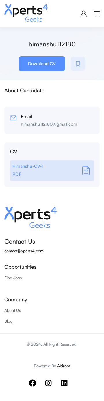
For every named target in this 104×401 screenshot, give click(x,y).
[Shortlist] (78, 64)
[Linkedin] (68, 386)
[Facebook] (36, 386)
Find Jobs (13, 277)
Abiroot (63, 365)
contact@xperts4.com (24, 250)
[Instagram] (52, 386)
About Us (12, 310)
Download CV (42, 63)
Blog (8, 321)
